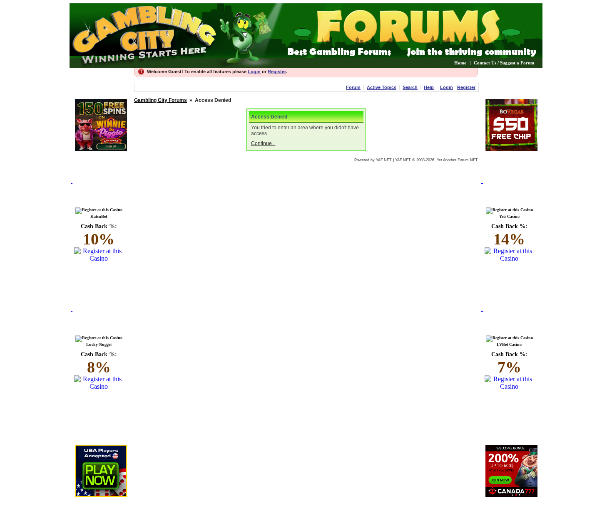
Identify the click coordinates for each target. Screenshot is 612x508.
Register (277, 71)
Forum (353, 87)
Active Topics (381, 87)
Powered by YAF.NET (373, 160)
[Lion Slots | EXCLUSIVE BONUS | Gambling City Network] (101, 148)
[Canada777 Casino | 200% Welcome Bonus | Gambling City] (511, 494)
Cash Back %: (99, 235)
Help (429, 87)
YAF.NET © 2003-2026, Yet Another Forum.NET (436, 160)
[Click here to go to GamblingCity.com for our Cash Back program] (101, 190)
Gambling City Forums (160, 100)
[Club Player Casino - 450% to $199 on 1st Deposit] (101, 494)
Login (254, 71)
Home (460, 62)
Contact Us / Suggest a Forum (504, 62)
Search (410, 87)
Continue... (263, 143)
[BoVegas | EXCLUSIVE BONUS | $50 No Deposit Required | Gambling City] (511, 148)
